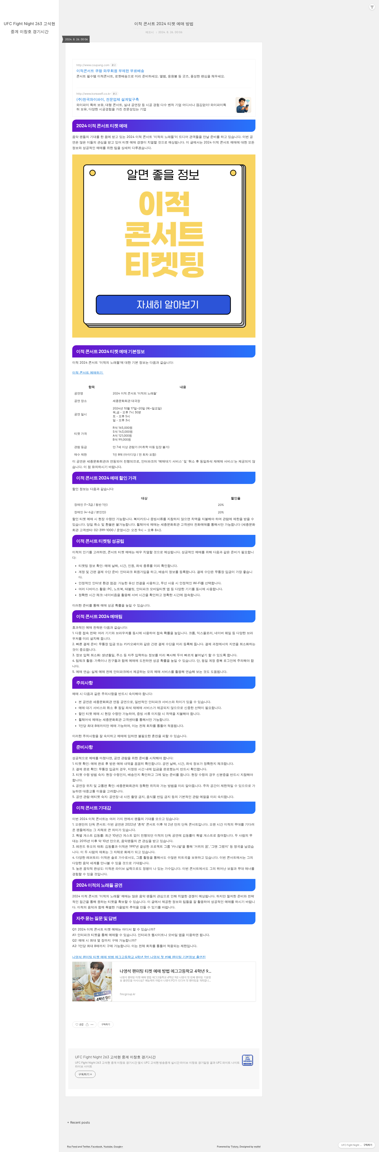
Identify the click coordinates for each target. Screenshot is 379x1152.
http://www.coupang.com (92, 65)
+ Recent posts (78, 1122)
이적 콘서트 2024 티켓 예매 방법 (163, 23)
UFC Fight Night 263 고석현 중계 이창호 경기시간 (115, 1057)
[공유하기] (87, 1025)
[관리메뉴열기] (372, 7)
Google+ (118, 1146)
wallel (257, 1146)
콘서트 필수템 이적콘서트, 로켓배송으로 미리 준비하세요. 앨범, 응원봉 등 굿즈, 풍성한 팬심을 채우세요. (150, 76)
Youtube (108, 1146)
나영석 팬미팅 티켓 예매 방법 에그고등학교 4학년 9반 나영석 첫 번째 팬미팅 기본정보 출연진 (139, 957)
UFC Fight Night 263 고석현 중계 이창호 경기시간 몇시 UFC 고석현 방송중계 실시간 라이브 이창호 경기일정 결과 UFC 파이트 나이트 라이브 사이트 (157, 1064)
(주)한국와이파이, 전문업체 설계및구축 (107, 99)
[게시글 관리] (92, 1025)
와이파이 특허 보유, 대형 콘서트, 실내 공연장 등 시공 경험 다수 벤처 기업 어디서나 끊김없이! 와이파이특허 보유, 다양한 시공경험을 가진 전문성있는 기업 (151, 107)
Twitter (86, 1146)
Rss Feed (72, 1146)
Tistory (234, 1146)
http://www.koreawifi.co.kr (93, 93)
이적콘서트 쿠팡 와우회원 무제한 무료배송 (110, 71)
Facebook (96, 1146)
